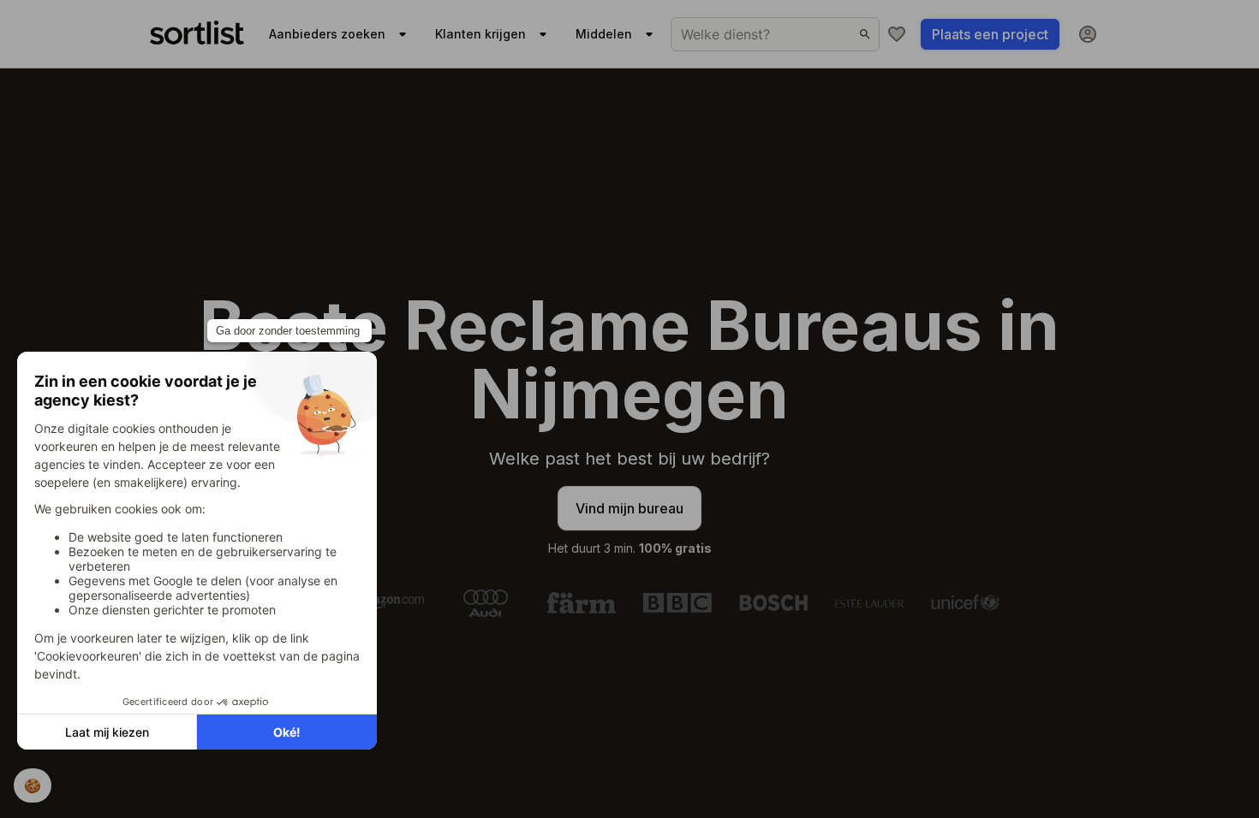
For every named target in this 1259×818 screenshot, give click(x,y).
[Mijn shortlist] (896, 34)
